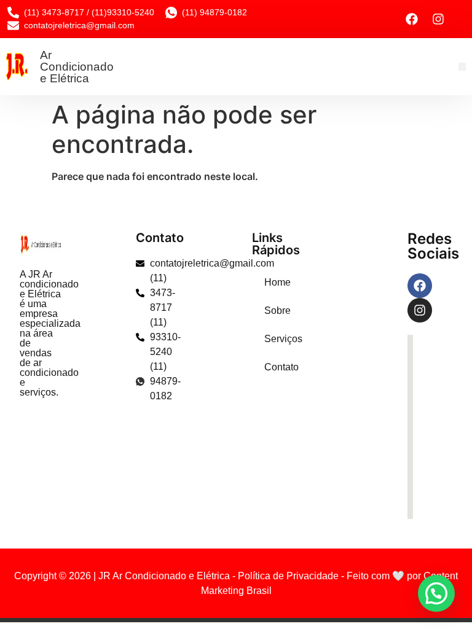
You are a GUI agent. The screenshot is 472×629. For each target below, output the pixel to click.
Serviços (270, 339)
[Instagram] (438, 19)
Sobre (270, 310)
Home (270, 282)
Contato (270, 367)
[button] (462, 67)
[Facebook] (411, 19)
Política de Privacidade (288, 576)
